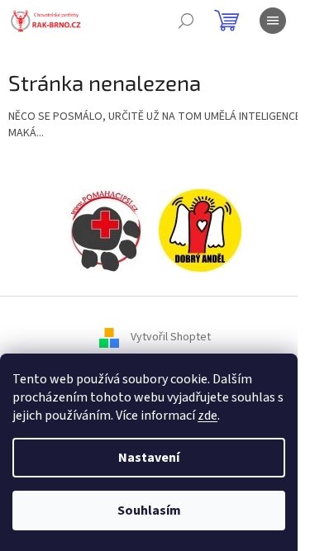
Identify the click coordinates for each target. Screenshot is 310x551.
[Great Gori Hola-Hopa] (105, 230)
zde (207, 415)
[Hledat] (186, 20)
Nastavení (148, 458)
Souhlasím (149, 510)
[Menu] (272, 20)
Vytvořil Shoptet (171, 338)
